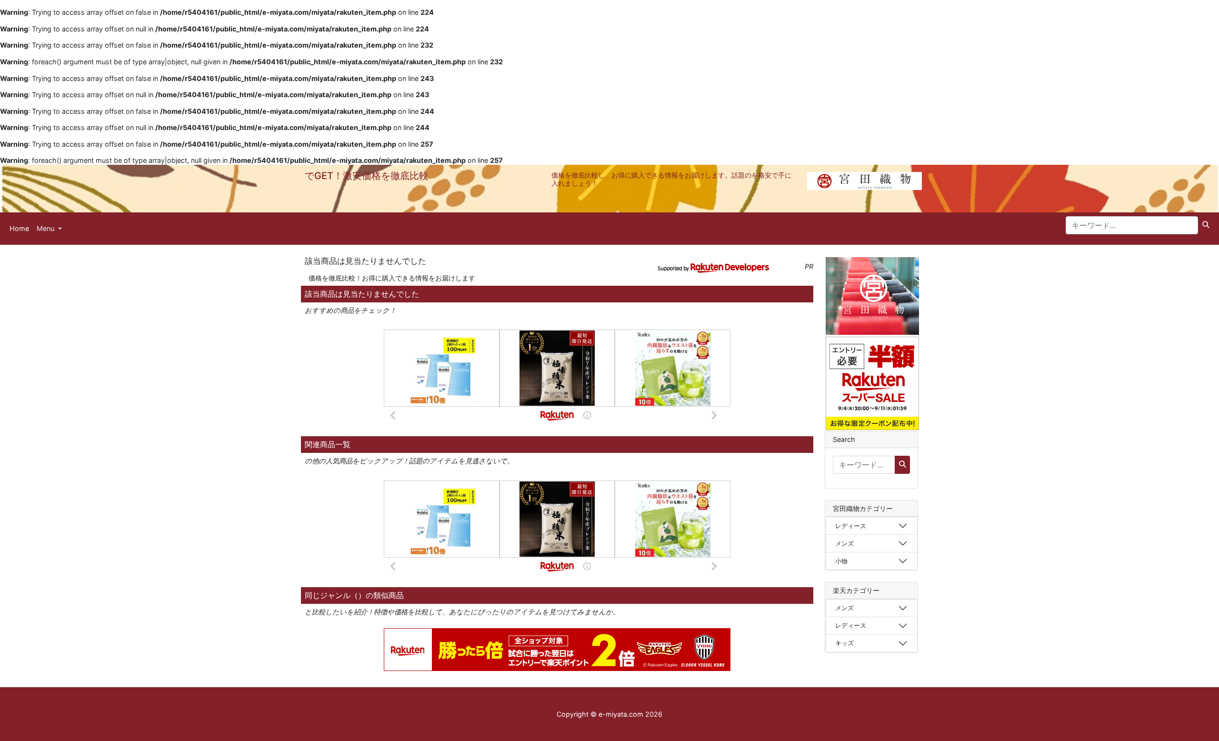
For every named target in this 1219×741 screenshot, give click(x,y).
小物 (841, 561)
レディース (850, 526)
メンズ (844, 543)
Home (19, 228)
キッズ (844, 643)
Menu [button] (46, 228)
